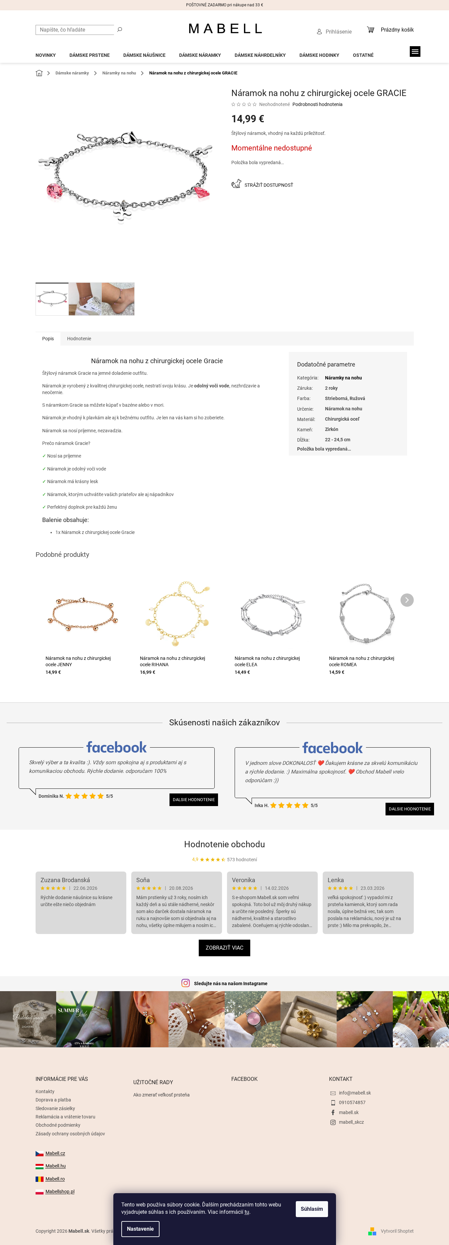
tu (247, 1212)
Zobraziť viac (224, 948)
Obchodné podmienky (58, 1125)
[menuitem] (45, 53)
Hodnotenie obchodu (224, 844)
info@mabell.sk (355, 1092)
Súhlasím (312, 1209)
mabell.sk (349, 1112)
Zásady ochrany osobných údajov (70, 1133)
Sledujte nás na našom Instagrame (231, 983)
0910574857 (352, 1102)
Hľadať (119, 29)
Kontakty (45, 1091)
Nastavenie (140, 1229)
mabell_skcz (351, 1122)
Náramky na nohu (343, 377)
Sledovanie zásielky (55, 1108)
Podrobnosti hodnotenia (317, 104)
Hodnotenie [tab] (79, 338)
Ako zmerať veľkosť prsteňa (161, 1094)
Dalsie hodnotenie (194, 799)
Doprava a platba (53, 1099)
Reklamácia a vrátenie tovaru (65, 1116)
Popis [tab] (48, 338)
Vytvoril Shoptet (397, 1231)
